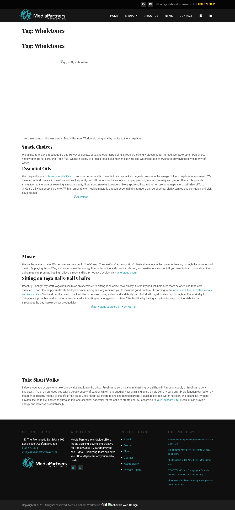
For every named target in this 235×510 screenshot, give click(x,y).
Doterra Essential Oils (58, 176)
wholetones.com (127, 272)
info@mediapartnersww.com (176, 4)
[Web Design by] (104, 505)
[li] (211, 15)
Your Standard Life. (168, 400)
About (127, 439)
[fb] (201, 15)
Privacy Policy (132, 469)
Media (129, 15)
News (169, 15)
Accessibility (132, 463)
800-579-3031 (207, 4)
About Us (151, 15)
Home (114, 15)
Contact (186, 15)
